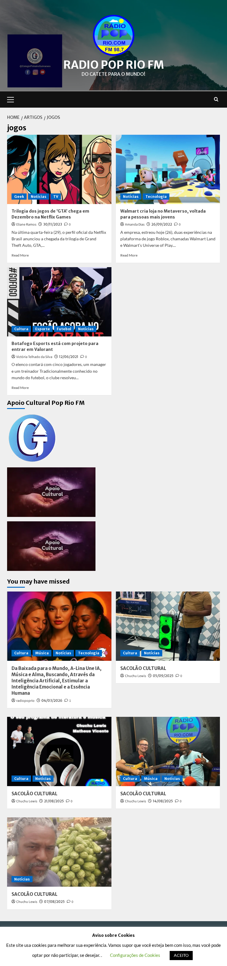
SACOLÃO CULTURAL (143, 668)
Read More (20, 255)
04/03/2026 (51, 700)
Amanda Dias (135, 224)
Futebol (64, 329)
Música (42, 653)
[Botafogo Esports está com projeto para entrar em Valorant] (59, 301)
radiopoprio (25, 700)
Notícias (38, 196)
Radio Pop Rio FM (113, 65)
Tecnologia (156, 196)
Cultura (21, 329)
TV (55, 196)
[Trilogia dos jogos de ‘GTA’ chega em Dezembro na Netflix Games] (59, 169)
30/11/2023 (52, 224)
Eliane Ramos (26, 224)
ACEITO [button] (181, 955)
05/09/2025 (163, 675)
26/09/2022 (161, 224)
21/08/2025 (54, 801)
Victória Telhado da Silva (34, 356)
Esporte (42, 329)
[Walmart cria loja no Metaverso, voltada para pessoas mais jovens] (168, 169)
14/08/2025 (163, 801)
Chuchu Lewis (135, 675)
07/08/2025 (54, 901)
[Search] (216, 99)
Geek (19, 196)
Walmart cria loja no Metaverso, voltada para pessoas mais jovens (163, 214)
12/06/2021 (68, 356)
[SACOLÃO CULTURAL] (168, 626)
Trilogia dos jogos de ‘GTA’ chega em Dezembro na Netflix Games (50, 214)
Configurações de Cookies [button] (135, 955)
